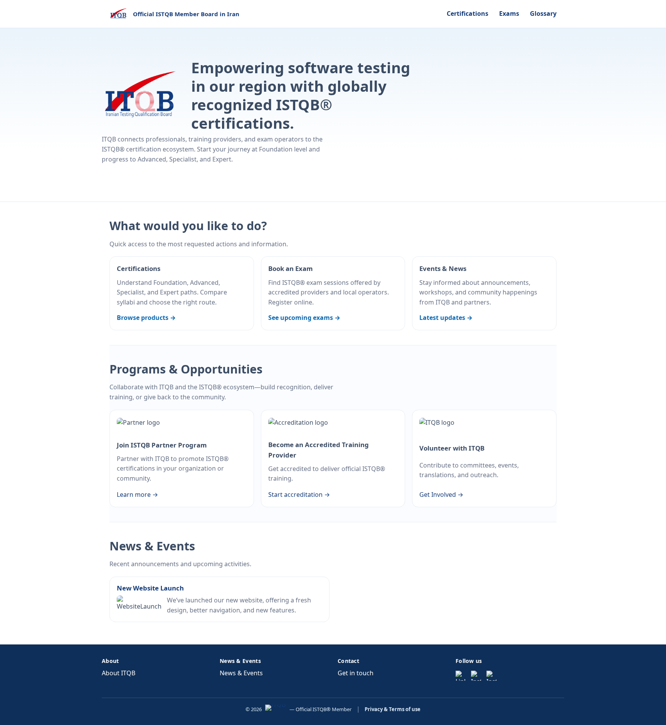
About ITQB (118, 673)
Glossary (543, 13)
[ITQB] (275, 709)
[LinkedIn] (461, 676)
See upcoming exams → (304, 317)
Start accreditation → (299, 494)
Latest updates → (446, 317)
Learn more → (137, 494)
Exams (509, 13)
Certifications (467, 13)
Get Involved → (441, 494)
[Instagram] (476, 676)
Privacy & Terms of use (392, 709)
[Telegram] (491, 676)
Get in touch (355, 673)
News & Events (241, 673)
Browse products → (146, 317)
